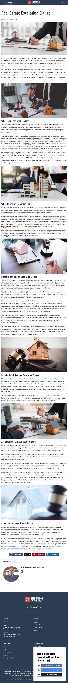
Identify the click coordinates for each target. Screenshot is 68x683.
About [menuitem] (35, 622)
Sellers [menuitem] (5, 650)
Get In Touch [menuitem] (37, 631)
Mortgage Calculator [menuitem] (8, 658)
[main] (34, 298)
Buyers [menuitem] (5, 647)
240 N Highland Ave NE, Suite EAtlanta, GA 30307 (12, 635)
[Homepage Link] (34, 2)
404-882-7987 (8, 621)
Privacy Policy (23, 679)
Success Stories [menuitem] (38, 628)
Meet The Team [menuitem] (38, 625)
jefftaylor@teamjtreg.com (10, 19)
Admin (30, 679)
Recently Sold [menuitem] (7, 655)
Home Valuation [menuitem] (7, 652)
